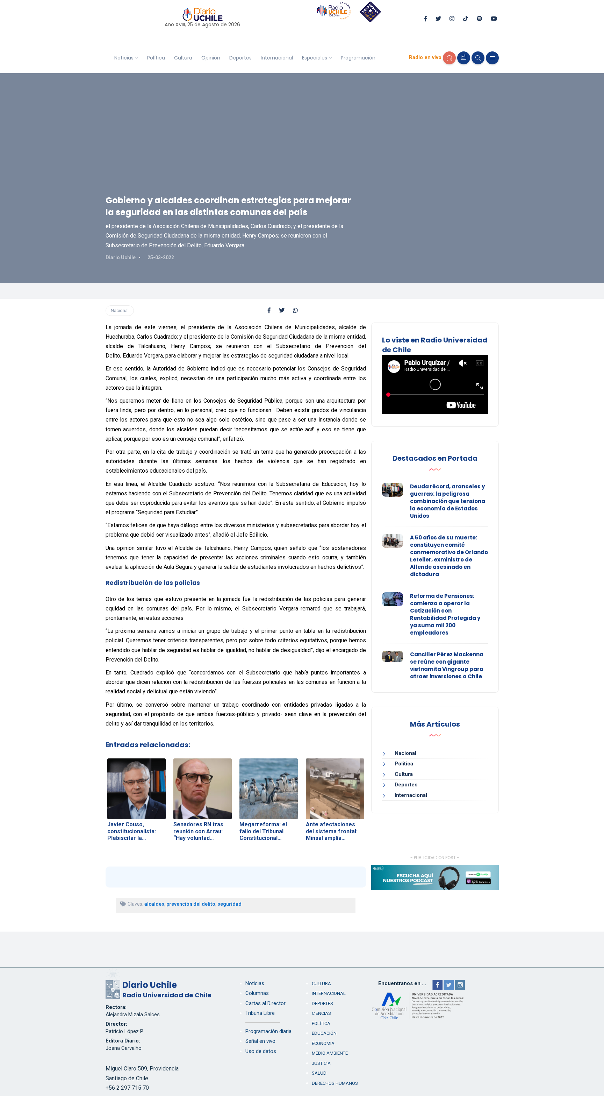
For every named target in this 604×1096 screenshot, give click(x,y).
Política (156, 57)
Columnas (257, 993)
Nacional (120, 310)
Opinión (210, 57)
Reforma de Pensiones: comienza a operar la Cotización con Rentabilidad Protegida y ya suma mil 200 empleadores (445, 614)
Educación (324, 1033)
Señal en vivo (260, 1041)
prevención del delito (190, 904)
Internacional (277, 57)
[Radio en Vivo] (449, 57)
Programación (358, 57)
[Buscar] (478, 57)
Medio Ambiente (330, 1053)
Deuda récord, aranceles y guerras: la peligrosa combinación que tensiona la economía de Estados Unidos (447, 501)
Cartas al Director (265, 1003)
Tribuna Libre (260, 1013)
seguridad (229, 904)
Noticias (124, 57)
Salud (319, 1073)
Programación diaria (268, 1031)
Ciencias (321, 1013)
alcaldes (154, 904)
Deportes (240, 57)
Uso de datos (260, 1051)
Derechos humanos (335, 1083)
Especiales (314, 57)
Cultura (183, 57)
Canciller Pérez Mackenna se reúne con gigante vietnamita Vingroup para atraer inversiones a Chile (446, 665)
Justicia (321, 1063)
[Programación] (463, 57)
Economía (323, 1043)
